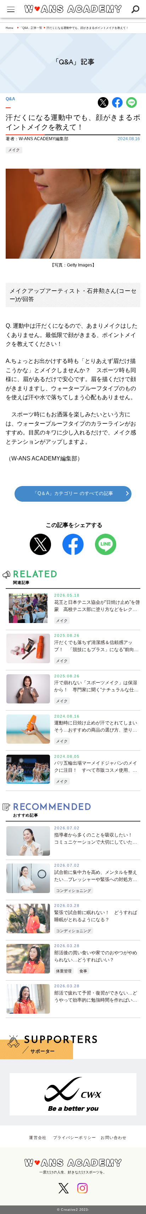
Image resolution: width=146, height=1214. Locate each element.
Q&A (10, 99)
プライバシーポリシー (74, 1138)
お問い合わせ (114, 1138)
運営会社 (37, 1138)
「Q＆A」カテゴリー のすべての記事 (73, 493)
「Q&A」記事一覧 (30, 28)
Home (9, 28)
